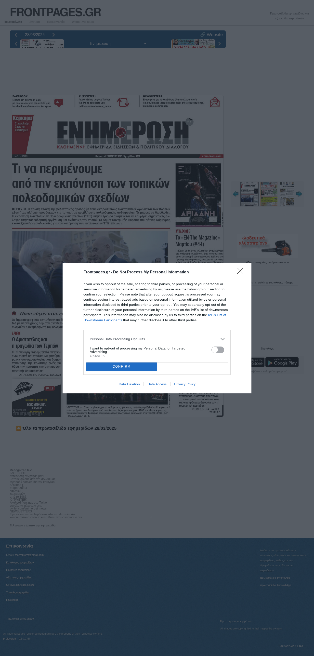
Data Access (157, 384)
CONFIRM (122, 366)
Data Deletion (129, 384)
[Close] (242, 272)
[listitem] (157, 339)
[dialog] (157, 328)
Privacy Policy (185, 384)
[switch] (217, 350)
